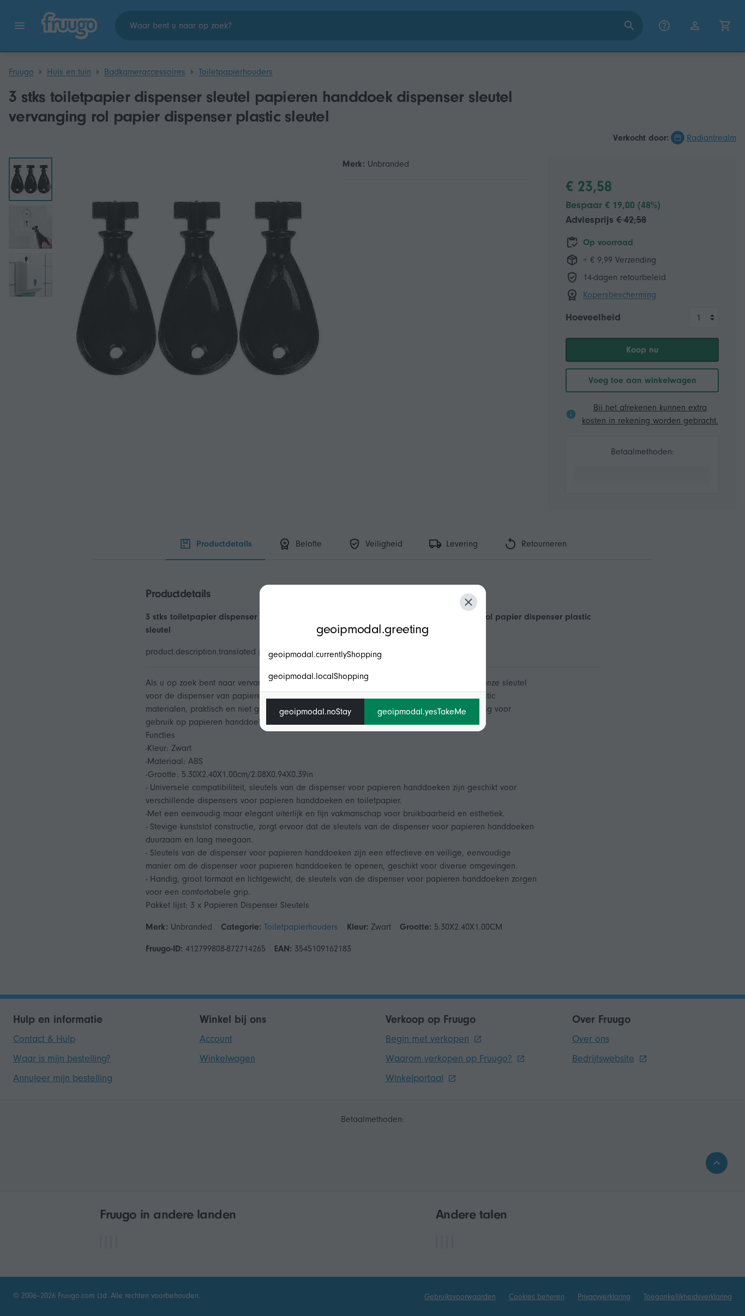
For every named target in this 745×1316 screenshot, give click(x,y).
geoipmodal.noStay (315, 712)
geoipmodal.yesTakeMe (421, 712)
